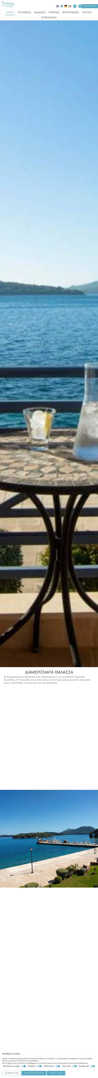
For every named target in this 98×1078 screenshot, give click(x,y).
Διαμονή (40, 12)
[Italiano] (70, 6)
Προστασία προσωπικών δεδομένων (73, 1063)
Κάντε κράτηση (90, 6)
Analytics (32, 1066)
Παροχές (54, 12)
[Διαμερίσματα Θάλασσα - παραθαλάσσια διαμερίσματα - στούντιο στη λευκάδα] (7, 4)
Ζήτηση (87, 12)
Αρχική (10, 12)
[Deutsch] (66, 6)
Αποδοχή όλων (56, 1073)
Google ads (84, 1066)
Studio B (59, 977)
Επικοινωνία (49, 17)
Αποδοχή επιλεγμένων (34, 1073)
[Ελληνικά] (62, 6)
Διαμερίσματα (9, 782)
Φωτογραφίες (71, 12)
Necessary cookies (11, 1066)
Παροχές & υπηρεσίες (49, 861)
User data (66, 1066)
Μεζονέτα (60, 1016)
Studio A (10, 977)
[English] (58, 6)
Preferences (49, 1066)
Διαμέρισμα (12, 1016)
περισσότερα (26, 990)
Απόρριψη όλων (11, 1073)
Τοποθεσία (24, 12)
